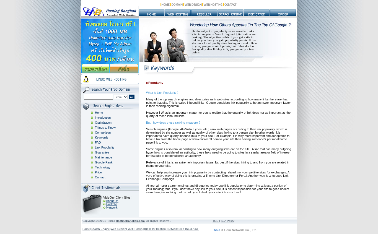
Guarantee (102, 152)
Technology (102, 167)
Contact (100, 177)
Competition (103, 132)
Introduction (103, 117)
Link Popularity (105, 147)
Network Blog (176, 228)
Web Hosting (135, 228)
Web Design (118, 228)
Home (99, 112)
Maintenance (103, 157)
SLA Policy (227, 220)
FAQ (98, 142)
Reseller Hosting (156, 228)
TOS (215, 220)
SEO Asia (192, 228)
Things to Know (105, 127)
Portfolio (111, 204)
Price (98, 172)
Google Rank (104, 162)
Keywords (101, 137)
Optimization (103, 122)
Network (112, 207)
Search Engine (100, 228)
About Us (112, 200)
